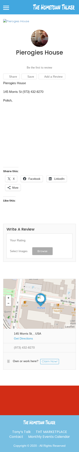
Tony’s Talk (21, 431)
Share (12, 76)
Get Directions (23, 338)
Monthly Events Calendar (49, 436)
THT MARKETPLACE (51, 431)
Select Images (19, 251)
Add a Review (53, 76)
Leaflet (70, 326)
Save (30, 76)
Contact (16, 436)
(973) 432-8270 (24, 347)
